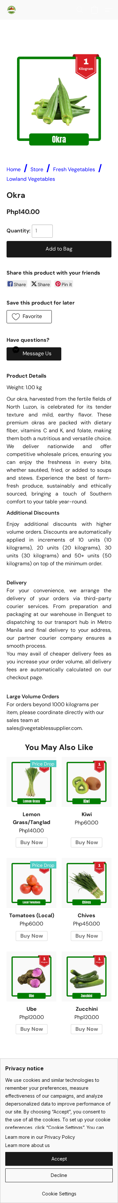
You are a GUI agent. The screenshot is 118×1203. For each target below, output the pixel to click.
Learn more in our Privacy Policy (40, 1137)
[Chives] (86, 883)
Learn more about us (27, 1145)
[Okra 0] (59, 98)
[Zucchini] (86, 976)
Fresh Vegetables (74, 169)
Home (14, 169)
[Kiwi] (86, 782)
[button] (11, 10)
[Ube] (31, 976)
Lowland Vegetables (31, 178)
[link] (59, 1191)
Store (36, 169)
